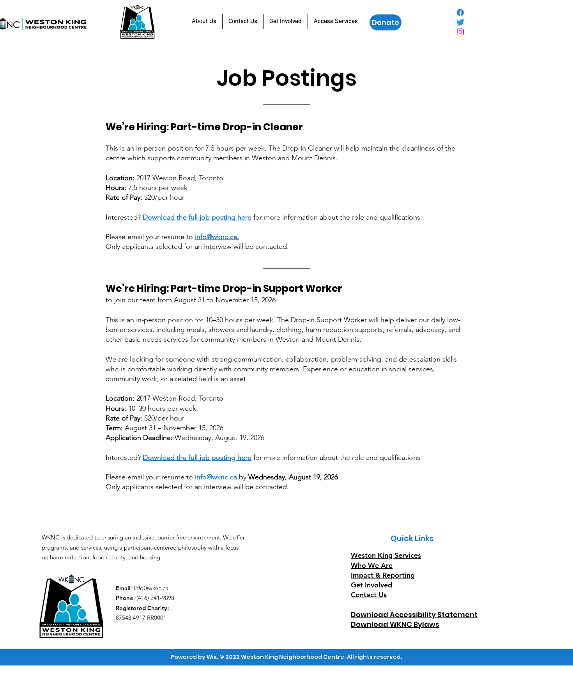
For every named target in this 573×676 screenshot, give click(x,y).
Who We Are (372, 565)
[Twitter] (460, 22)
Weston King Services (386, 555)
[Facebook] (460, 12)
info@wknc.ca (216, 477)
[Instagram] (460, 32)
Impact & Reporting (383, 575)
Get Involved (371, 584)
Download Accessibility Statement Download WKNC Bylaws (414, 619)
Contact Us (369, 594)
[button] (204, 21)
